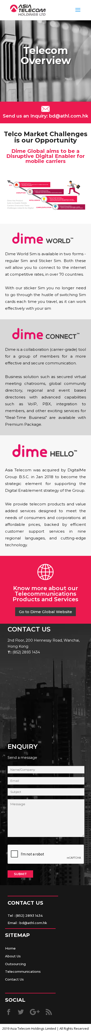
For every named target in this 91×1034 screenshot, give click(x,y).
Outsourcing (15, 964)
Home (10, 948)
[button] (45, 611)
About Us (13, 956)
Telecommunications (23, 971)
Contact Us (14, 979)
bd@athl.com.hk (68, 116)
